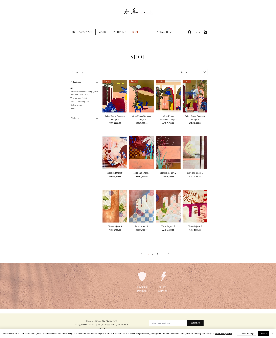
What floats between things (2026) (84, 91)
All (71, 88)
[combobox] (193, 72)
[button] (81, 32)
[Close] (272, 333)
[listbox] (164, 32)
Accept (263, 333)
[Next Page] (168, 254)
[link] (205, 32)
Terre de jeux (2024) (78, 98)
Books (72, 108)
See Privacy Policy (223, 333)
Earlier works (76, 105)
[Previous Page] (141, 254)
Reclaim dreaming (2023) (80, 102)
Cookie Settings (247, 333)
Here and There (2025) (79, 95)
